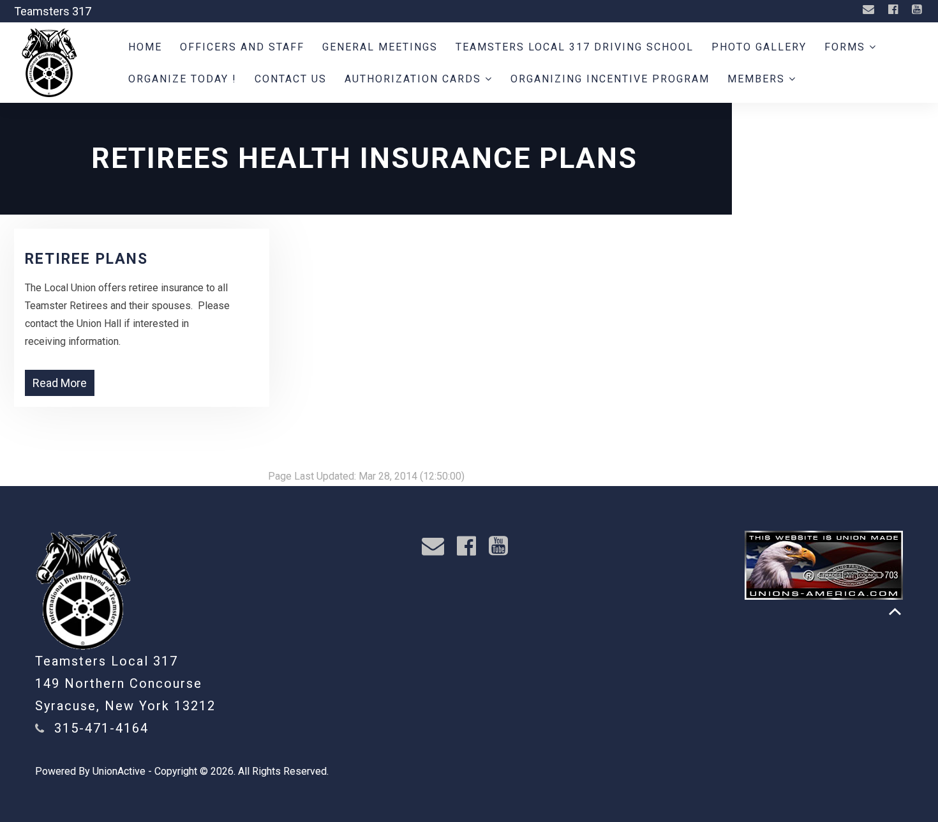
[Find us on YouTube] (918, 10)
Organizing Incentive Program (610, 79)
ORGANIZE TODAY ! (182, 79)
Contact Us (291, 79)
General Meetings (380, 47)
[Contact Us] (870, 10)
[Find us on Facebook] (894, 10)
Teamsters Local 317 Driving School (575, 47)
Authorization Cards (415, 79)
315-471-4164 (101, 728)
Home (145, 47)
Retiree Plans (86, 259)
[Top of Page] (895, 611)
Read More (60, 383)
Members (758, 79)
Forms (846, 47)
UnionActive (119, 771)
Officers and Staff (242, 47)
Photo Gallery (759, 47)
